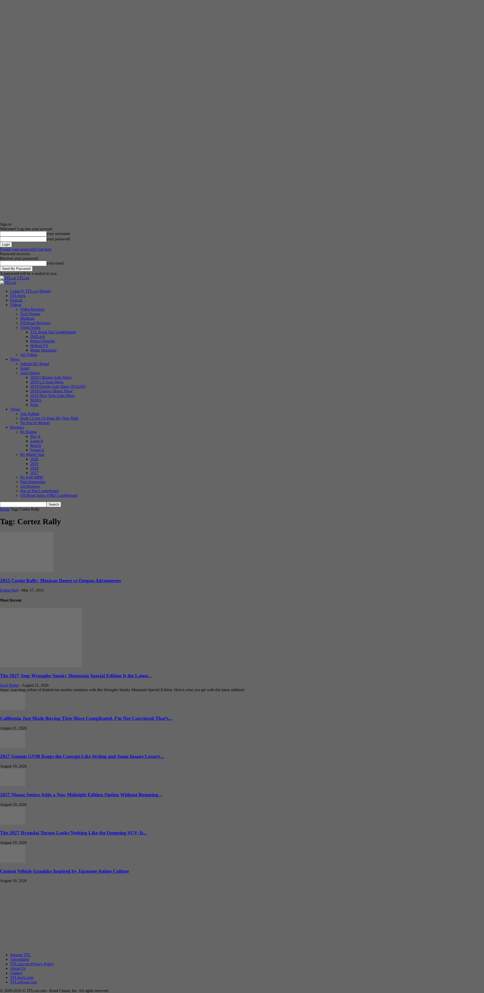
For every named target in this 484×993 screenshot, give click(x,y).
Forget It (37, 450)
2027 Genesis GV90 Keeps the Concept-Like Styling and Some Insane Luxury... (82, 756)
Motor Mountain (43, 350)
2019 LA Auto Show (47, 382)
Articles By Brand (34, 364)
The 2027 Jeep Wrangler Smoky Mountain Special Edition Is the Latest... (76, 675)
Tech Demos (30, 314)
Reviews (17, 427)
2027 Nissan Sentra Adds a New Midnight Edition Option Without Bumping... (81, 794)
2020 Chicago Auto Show (51, 377)
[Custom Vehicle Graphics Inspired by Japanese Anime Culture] (12, 861)
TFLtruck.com (21, 977)
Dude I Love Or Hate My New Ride (49, 418)
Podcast (16, 300)
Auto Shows (30, 373)
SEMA (36, 400)
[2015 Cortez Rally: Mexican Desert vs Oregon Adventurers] (27, 571)
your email (55, 263)
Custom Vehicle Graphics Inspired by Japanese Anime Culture (64, 871)
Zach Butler (9, 685)
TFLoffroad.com (23, 982)
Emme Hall (9, 590)
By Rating (28, 432)
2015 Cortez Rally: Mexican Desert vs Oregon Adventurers (60, 580)
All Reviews (30, 486)
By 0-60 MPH (31, 477)
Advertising (19, 959)
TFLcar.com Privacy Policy (32, 964)
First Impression (33, 482)
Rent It (35, 445)
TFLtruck (17, 296)
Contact (16, 973)
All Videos (28, 355)
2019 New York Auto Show (52, 395)
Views (15, 409)
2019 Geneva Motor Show (51, 391)
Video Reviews (32, 309)
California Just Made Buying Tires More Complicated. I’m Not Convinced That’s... (86, 718)
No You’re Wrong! (35, 423)
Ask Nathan (29, 414)
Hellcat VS (39, 345)
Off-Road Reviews (35, 323)
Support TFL (20, 955)
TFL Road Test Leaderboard (53, 332)
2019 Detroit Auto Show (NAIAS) (58, 386)
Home (5, 509)
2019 (34, 463)
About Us (18, 968)
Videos (15, 305)
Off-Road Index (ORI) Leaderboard (48, 495)
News (14, 359)
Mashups (27, 318)
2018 (34, 468)
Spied (24, 368)
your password (58, 239)
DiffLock (37, 336)
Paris (34, 404)
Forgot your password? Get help (25, 249)
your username (58, 233)
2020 (34, 459)
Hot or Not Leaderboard (39, 491)
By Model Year (32, 454)
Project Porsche (42, 341)
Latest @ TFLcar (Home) (30, 291)
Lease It (36, 441)
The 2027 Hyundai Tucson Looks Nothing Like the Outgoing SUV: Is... (73, 832)
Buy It (35, 436)
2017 (34, 473)
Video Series (30, 327)
